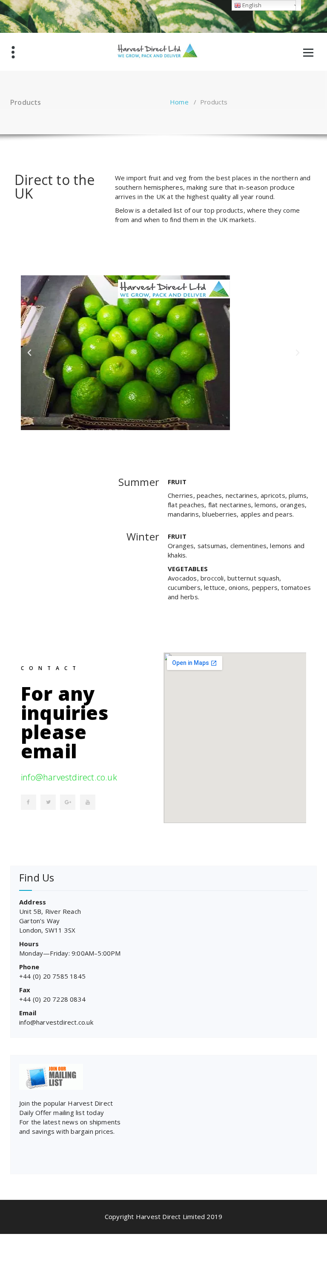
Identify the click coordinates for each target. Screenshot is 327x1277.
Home (179, 102)
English (251, 5)
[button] (29, 353)
